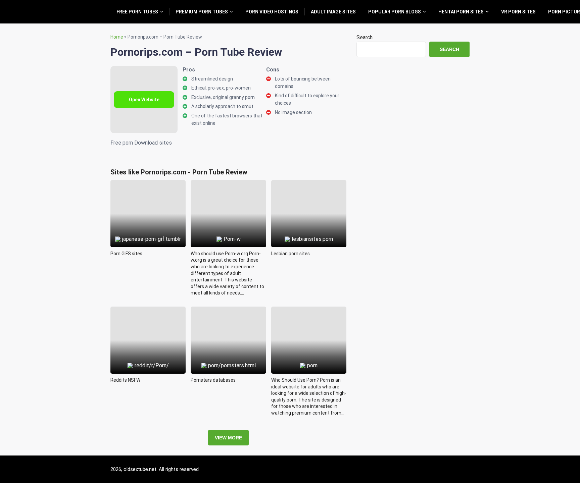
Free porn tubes (137, 11)
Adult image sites (333, 11)
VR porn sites (518, 11)
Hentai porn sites (461, 11)
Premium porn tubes (202, 11)
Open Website (144, 99)
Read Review (148, 198)
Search (364, 37)
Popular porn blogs (394, 11)
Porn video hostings (271, 11)
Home (116, 37)
